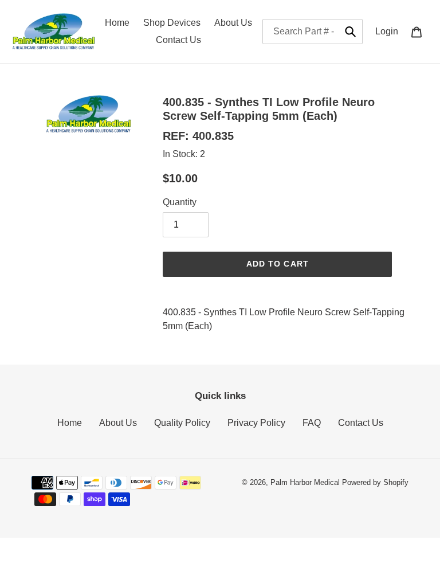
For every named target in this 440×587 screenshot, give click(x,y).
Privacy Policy (256, 423)
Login (389, 31)
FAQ (311, 423)
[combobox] (312, 31)
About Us (118, 423)
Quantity (180, 202)
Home (69, 423)
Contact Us (360, 423)
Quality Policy (182, 423)
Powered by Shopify (375, 482)
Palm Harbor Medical (305, 482)
